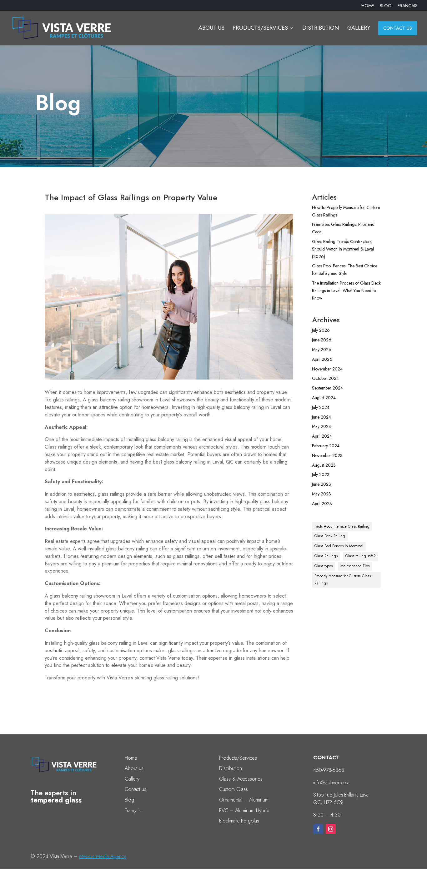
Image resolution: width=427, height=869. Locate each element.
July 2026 (321, 330)
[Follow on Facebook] (318, 829)
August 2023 (324, 465)
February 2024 (325, 446)
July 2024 (320, 407)
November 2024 (327, 369)
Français (133, 810)
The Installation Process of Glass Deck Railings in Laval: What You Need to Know (346, 290)
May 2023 (321, 494)
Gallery (132, 778)
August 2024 (324, 398)
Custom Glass (233, 789)
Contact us (135, 789)
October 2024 (325, 378)
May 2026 (321, 349)
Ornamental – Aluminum (244, 799)
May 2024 (321, 426)
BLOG (386, 6)
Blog (129, 799)
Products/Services (238, 758)
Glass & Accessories (241, 778)
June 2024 (321, 417)
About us (134, 768)
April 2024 (322, 436)
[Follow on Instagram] (331, 829)
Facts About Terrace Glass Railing (341, 526)
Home (131, 758)
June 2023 (321, 484)
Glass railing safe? (360, 556)
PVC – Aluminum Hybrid (244, 810)
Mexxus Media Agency (102, 856)
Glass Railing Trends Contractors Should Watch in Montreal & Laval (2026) (343, 249)
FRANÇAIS (408, 6)
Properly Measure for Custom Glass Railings (342, 579)
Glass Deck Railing (329, 536)
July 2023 (320, 474)
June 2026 (321, 340)
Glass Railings (326, 556)
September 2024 (327, 388)
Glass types (323, 566)
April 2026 (322, 359)
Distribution (230, 768)
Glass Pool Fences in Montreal (338, 546)
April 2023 (322, 503)
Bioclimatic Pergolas (239, 820)
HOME (367, 6)
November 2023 (327, 455)
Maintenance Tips (354, 566)
